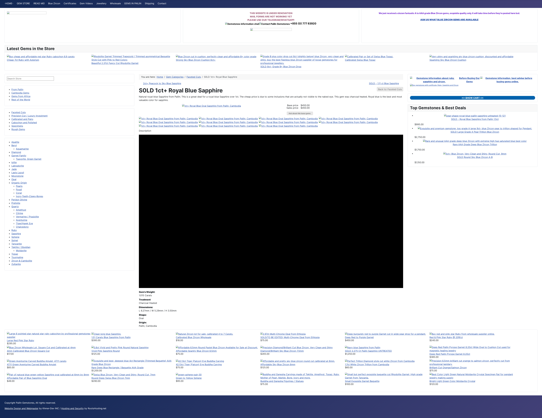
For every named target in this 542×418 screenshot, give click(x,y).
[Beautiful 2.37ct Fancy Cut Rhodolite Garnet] (133, 57)
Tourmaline (17, 257)
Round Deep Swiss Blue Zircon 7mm (110, 378)
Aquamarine (22, 148)
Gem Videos (86, 3)
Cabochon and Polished (24, 122)
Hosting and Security (72, 408)
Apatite (15, 142)
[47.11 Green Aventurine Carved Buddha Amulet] (36, 360)
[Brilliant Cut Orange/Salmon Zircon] (472, 362)
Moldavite (21, 250)
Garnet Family (18, 155)
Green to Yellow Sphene (189, 378)
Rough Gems (18, 129)
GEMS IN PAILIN (132, 3)
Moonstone (17, 176)
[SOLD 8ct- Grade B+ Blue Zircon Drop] (302, 59)
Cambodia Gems (20, 92)
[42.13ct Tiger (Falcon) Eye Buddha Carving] (200, 360)
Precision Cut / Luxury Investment (29, 115)
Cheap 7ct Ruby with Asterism (23, 60)
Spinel (14, 240)
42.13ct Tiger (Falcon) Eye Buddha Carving (199, 364)
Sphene (15, 237)
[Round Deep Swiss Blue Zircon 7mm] (123, 374)
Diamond (16, 152)
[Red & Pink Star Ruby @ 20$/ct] (462, 333)
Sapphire (16, 233)
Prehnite (15, 203)
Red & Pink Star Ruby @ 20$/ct (446, 337)
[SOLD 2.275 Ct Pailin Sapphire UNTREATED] (362, 347)
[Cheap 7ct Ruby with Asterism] (41, 56)
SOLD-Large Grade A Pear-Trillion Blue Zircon (475, 131)
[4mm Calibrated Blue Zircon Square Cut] (41, 347)
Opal (13, 179)
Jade (14, 169)
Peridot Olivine (19, 199)
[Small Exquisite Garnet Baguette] (387, 375)
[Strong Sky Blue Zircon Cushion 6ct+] (216, 56)
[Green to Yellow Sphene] (189, 374)
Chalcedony (22, 226)
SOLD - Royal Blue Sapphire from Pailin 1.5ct (475, 119)
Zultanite (16, 264)
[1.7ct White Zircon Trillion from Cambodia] (380, 360)
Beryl (14, 145)
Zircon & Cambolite (21, 260)
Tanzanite (16, 243)
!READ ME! (39, 3)
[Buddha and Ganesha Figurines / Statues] (302, 375)
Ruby (14, 230)
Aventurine (21, 220)
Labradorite (17, 165)
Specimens (17, 125)
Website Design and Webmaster (21, 408)
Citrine (19, 213)
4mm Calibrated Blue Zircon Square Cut (28, 350)
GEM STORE (23, 3)
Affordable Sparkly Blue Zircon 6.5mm (196, 350)
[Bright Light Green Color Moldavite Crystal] (472, 375)
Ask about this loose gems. (300, 113)
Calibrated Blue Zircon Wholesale (193, 337)
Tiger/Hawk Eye (24, 223)
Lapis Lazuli (17, 172)
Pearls (19, 186)
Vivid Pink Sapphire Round (105, 350)
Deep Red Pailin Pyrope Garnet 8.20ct (450, 354)
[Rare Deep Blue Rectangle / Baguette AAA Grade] (133, 362)
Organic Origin (19, 182)
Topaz (14, 254)
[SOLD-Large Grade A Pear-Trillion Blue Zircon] (475, 128)
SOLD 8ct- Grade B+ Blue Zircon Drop (280, 66)
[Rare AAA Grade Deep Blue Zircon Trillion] (475, 140)
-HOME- (9, 3)
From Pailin (17, 89)
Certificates (70, 3)
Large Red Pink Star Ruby (20, 340)
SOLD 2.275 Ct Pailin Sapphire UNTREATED (368, 350)
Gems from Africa (20, 96)
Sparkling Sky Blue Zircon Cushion (448, 60)
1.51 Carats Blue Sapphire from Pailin (111, 337)
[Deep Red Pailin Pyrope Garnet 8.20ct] (472, 348)
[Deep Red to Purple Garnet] (385, 333)
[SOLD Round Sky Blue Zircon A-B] (474, 153)
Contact (162, 3)
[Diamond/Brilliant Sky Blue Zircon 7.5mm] (296, 347)
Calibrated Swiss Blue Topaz (360, 60)
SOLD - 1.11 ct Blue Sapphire (384, 83)
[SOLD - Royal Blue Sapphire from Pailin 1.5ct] (475, 115)
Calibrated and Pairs (22, 119)
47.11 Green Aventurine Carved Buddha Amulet (31, 364)
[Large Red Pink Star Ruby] (49, 335)
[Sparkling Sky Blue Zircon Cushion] (471, 56)
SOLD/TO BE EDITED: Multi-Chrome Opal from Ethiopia (290, 337)
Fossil (19, 189)
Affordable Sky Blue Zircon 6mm (277, 364)
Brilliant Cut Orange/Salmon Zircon (448, 367)
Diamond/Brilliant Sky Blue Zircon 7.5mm (282, 350)
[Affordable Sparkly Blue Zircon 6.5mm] (217, 347)
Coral (19, 192)
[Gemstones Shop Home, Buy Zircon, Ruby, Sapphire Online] (26, 23)
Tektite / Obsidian (20, 247)
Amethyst (21, 209)
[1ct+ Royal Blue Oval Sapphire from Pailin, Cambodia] (211, 105)
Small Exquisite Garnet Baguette (362, 381)
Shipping (149, 3)
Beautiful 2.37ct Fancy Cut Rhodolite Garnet (114, 63)
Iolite (14, 162)
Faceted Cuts (18, 112)
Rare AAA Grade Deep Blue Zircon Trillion (475, 144)
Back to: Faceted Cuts (390, 89)
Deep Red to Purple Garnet (359, 337)
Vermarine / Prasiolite (27, 216)
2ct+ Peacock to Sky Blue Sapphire (162, 83)
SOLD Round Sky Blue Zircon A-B (475, 157)
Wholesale (115, 3)
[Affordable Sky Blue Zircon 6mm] (297, 360)
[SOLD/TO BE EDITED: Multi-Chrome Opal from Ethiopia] (283, 333)
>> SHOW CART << (472, 97)
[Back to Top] (538, 414)
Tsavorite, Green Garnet (28, 159)
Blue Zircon (54, 3)
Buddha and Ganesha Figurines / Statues (282, 381)
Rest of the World (20, 99)
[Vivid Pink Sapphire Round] (119, 347)
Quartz (15, 206)
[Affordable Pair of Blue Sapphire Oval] (48, 374)
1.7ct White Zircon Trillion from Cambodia (367, 364)
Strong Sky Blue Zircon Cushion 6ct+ (196, 60)
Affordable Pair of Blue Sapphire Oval (27, 378)
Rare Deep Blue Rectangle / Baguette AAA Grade (117, 367)
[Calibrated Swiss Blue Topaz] (369, 56)
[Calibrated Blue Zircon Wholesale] (204, 333)
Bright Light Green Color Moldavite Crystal (452, 381)
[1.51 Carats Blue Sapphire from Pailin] (106, 333)
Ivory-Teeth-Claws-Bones (29, 196)
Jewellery (101, 3)
